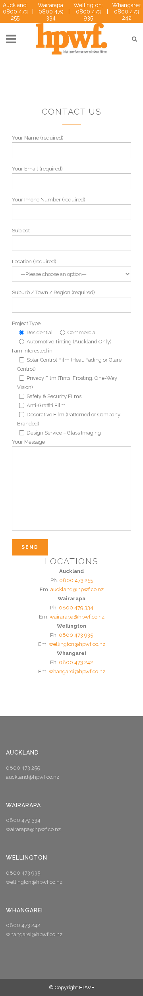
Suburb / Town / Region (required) (53, 292)
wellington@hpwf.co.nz (77, 644)
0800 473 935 (76, 635)
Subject (21, 231)
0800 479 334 (76, 608)
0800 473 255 (76, 580)
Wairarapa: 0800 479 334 (51, 11)
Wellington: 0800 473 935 (88, 11)
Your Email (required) (37, 169)
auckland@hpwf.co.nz (77, 589)
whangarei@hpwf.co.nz (77, 671)
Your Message (28, 442)
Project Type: (27, 323)
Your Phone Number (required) (48, 200)
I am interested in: (33, 351)
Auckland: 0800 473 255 (15, 11)
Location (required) (34, 261)
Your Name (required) (38, 138)
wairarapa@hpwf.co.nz (77, 617)
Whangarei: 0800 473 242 (126, 11)
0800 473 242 (76, 662)
